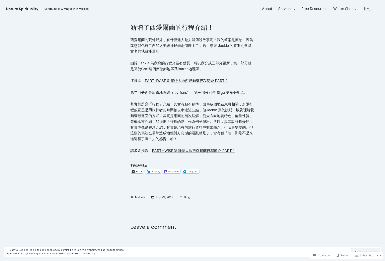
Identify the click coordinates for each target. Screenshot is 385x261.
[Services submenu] (294, 9)
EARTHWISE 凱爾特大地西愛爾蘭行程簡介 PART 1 (186, 81)
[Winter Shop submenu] (356, 9)
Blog (187, 197)
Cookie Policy (87, 253)
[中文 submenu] (372, 9)
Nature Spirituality (22, 8)
